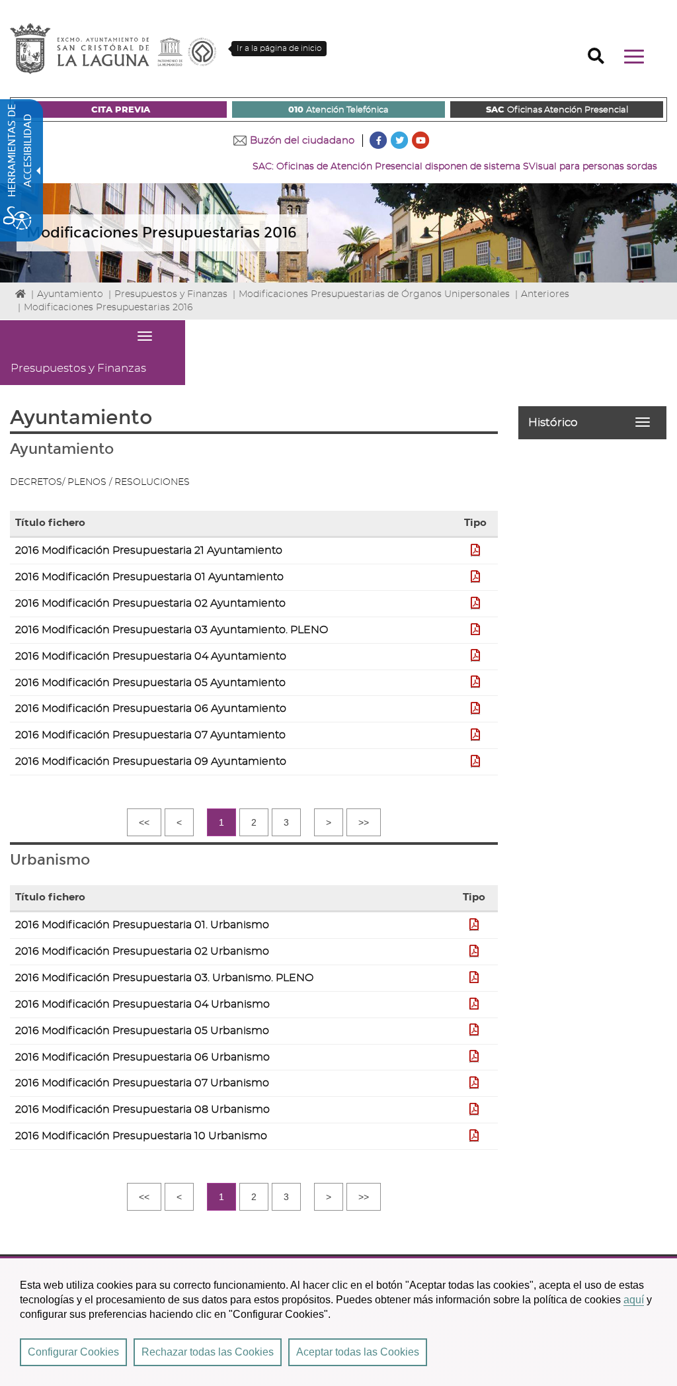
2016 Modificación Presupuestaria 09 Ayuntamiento (150, 761)
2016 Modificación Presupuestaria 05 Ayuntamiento (150, 682)
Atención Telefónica (338, 110)
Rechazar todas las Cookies (207, 1352)
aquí (633, 1299)
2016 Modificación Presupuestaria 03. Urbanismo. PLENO (164, 978)
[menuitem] (120, 109)
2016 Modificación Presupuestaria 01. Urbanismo (142, 925)
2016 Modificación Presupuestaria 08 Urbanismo (142, 1109)
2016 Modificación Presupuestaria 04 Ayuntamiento (150, 656)
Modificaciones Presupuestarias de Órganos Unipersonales (374, 294)
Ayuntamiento (70, 294)
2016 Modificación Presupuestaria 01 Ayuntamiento (149, 577)
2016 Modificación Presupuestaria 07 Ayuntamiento (150, 735)
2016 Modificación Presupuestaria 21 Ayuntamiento (148, 550)
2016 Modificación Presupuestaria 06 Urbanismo (142, 1057)
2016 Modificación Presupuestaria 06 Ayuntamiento (150, 708)
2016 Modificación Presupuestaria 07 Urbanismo (142, 1083)
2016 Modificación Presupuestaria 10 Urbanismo (141, 1136)
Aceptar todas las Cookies (357, 1352)
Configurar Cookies (73, 1352)
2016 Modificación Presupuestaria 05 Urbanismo (142, 1030)
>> (363, 822)
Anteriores (545, 294)
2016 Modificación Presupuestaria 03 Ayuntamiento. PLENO (171, 630)
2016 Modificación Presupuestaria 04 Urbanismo (142, 1004)
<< (144, 822)
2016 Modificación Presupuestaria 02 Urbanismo (142, 951)
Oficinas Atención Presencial (557, 110)
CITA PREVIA (120, 110)
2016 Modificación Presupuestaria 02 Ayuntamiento (150, 603)
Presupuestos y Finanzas (170, 294)
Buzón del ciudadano (302, 141)
